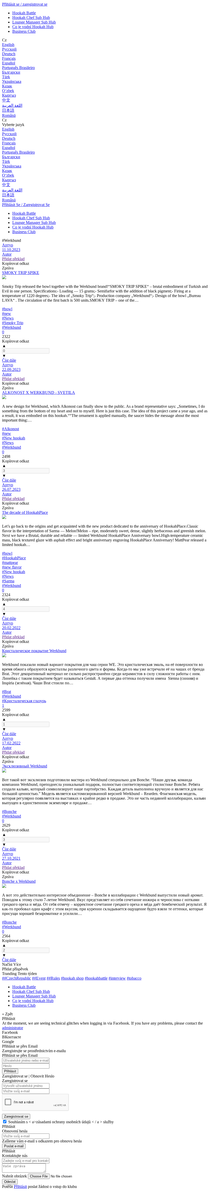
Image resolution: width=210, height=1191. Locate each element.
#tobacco (134, 978)
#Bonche (9, 811)
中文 (6, 100)
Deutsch (8, 54)
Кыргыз (9, 95)
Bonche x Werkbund (19, 881)
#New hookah (13, 438)
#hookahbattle (96, 978)
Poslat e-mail (14, 1146)
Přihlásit (10, 1071)
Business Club (24, 31)
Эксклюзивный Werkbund (24, 766)
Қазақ (7, 86)
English (8, 44)
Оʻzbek (8, 90)
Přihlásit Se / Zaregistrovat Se (26, 204)
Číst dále (9, 360)
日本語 (8, 110)
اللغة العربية (12, 105)
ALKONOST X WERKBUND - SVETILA (38, 392)
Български (11, 72)
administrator (12, 1028)
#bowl (7, 309)
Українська (11, 81)
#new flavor (12, 567)
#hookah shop (72, 978)
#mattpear (10, 562)
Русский (9, 49)
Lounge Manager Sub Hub (34, 22)
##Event (39, 978)
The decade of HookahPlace (25, 512)
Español (8, 63)
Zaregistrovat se (16, 1116)
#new (6, 313)
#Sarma (8, 581)
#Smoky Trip (12, 323)
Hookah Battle (24, 13)
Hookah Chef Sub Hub (31, 17)
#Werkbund (11, 327)
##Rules (53, 978)
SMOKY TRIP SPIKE (20, 272)
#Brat (6, 691)
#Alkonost (10, 429)
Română (9, 115)
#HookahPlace (14, 558)
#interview (117, 978)
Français (9, 58)
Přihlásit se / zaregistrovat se (24, 4)
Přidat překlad (13, 259)
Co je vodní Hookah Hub (33, 27)
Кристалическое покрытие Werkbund (34, 651)
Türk (6, 77)
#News (8, 318)
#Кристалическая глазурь (24, 701)
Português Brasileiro (18, 67)
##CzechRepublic (16, 978)
